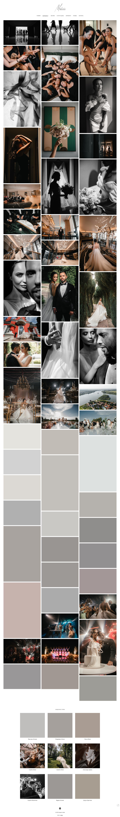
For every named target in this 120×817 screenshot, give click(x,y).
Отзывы (75, 15)
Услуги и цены (60, 15)
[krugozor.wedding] (60, 7)
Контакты (81, 15)
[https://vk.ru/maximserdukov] (60, 808)
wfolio (62, 815)
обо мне (53, 15)
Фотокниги (68, 15)
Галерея (38, 15)
